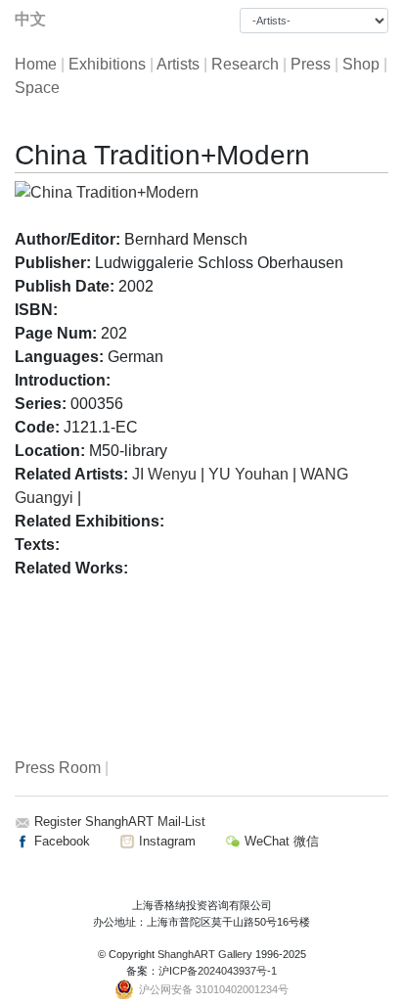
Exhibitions (107, 64)
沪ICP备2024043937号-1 (217, 971)
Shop (361, 64)
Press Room (58, 767)
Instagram (165, 841)
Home (36, 64)
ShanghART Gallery (204, 954)
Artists (178, 64)
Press (311, 64)
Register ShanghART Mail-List (119, 821)
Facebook (60, 841)
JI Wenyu (164, 474)
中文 (30, 19)
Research (245, 64)
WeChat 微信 (280, 841)
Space (37, 87)
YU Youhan (248, 474)
